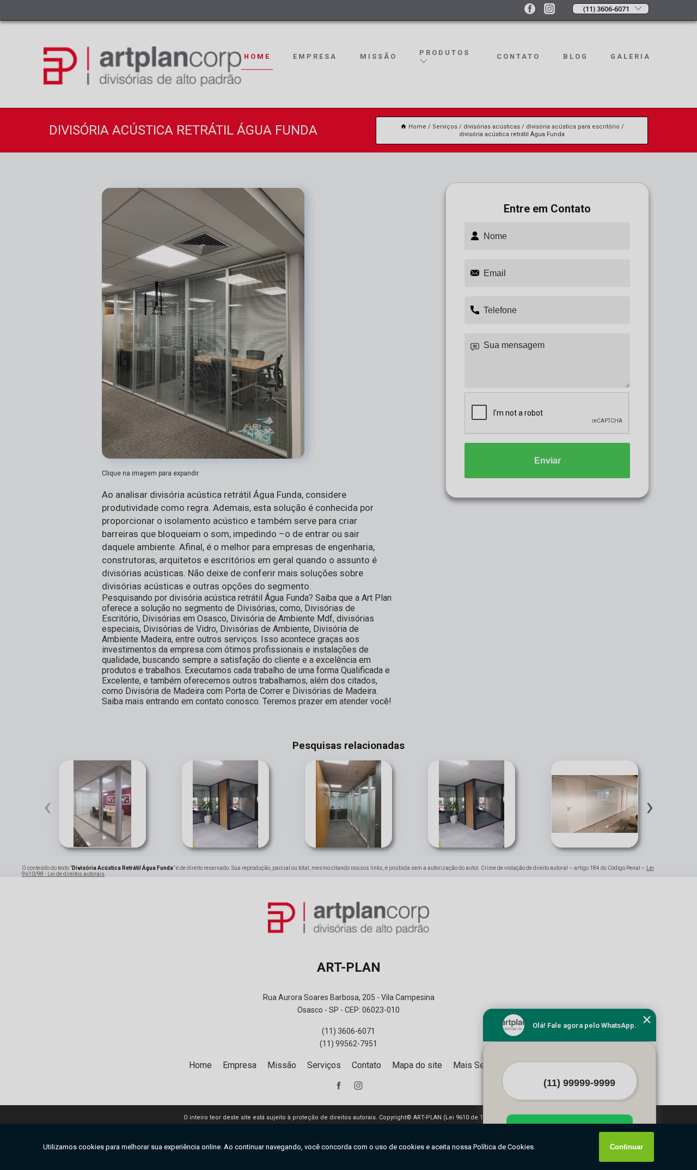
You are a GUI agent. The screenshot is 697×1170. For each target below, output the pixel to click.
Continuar (626, 1147)
